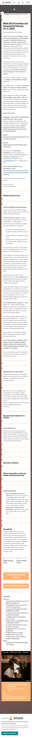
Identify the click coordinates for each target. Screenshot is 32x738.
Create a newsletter (10, 733)
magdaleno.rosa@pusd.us (10, 157)
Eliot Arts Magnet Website (16, 586)
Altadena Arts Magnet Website (16, 576)
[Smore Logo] (6, 2)
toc (2, 13)
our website (11, 497)
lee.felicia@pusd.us (8, 160)
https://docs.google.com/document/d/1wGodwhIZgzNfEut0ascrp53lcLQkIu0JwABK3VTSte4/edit (16, 172)
